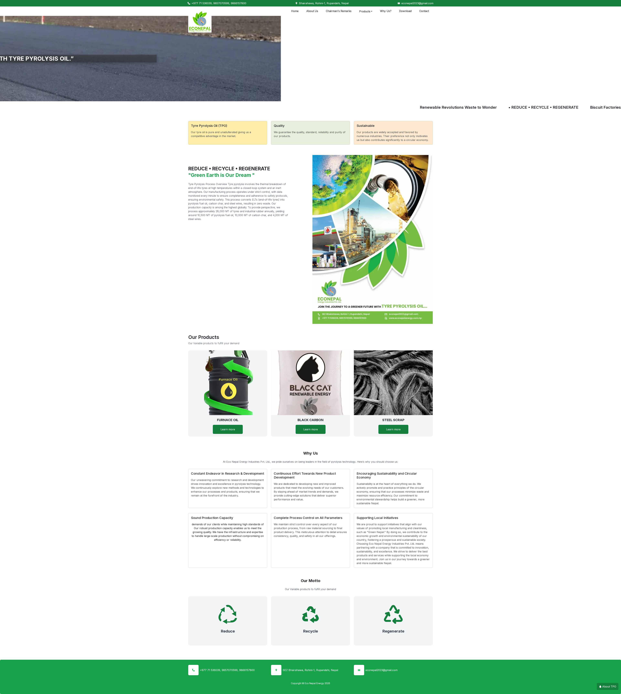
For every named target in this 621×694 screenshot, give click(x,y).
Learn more (228, 429)
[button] (46, 58)
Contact (424, 11)
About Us (312, 11)
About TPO (609, 687)
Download (405, 11)
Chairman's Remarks (338, 11)
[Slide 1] (298, 97)
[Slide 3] (310, 97)
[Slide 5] (322, 97)
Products (364, 11)
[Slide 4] (316, 97)
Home (295, 11)
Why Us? (385, 11)
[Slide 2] (304, 97)
